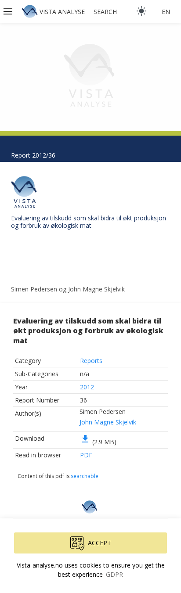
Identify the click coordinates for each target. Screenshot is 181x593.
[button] (9, 11)
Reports (91, 360)
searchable (84, 476)
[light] (141, 11)
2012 (87, 387)
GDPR (114, 574)
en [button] (166, 11)
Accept (99, 543)
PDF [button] (86, 455)
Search (105, 11)
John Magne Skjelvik (108, 422)
